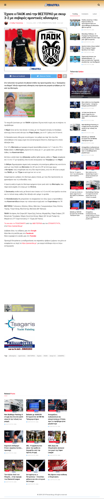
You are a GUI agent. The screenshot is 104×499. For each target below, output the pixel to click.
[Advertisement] (35, 375)
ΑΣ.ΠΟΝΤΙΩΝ (75, 168)
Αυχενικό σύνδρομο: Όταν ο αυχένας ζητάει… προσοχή (13, 448)
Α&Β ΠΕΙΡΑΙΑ (37, 223)
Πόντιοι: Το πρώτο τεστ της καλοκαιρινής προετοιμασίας (76, 174)
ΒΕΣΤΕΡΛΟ (31, 356)
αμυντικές (21, 356)
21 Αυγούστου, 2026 (54, 479)
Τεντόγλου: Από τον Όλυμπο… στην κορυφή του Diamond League (12, 477)
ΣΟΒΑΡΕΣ (61, 356)
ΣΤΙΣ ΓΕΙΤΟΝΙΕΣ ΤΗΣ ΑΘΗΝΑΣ (92, 168)
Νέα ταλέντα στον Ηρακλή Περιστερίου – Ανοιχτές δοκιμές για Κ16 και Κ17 (90, 104)
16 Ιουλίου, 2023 (31, 23)
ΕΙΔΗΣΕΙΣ (9, 410)
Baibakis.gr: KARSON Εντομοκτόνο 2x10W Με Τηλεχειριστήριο (35, 417)
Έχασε (39, 356)
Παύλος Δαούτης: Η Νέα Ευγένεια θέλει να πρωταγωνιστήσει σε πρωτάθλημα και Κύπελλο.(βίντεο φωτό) (90, 23)
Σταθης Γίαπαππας (16, 23)
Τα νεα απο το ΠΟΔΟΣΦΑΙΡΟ (15, 223)
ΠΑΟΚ (54, 23)
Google (33, 231)
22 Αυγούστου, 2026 (10, 424)
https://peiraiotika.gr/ (15, 226)
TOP (39, 23)
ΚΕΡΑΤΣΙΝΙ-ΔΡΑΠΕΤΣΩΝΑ (76, 188)
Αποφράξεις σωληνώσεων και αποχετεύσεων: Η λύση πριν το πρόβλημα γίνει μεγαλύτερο (57, 419)
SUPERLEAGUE (54, 441)
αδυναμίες (12, 356)
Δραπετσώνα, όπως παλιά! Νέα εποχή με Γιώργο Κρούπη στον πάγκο (91, 48)
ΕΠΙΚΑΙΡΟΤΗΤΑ (47, 23)
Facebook (30, 233)
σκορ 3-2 (53, 356)
